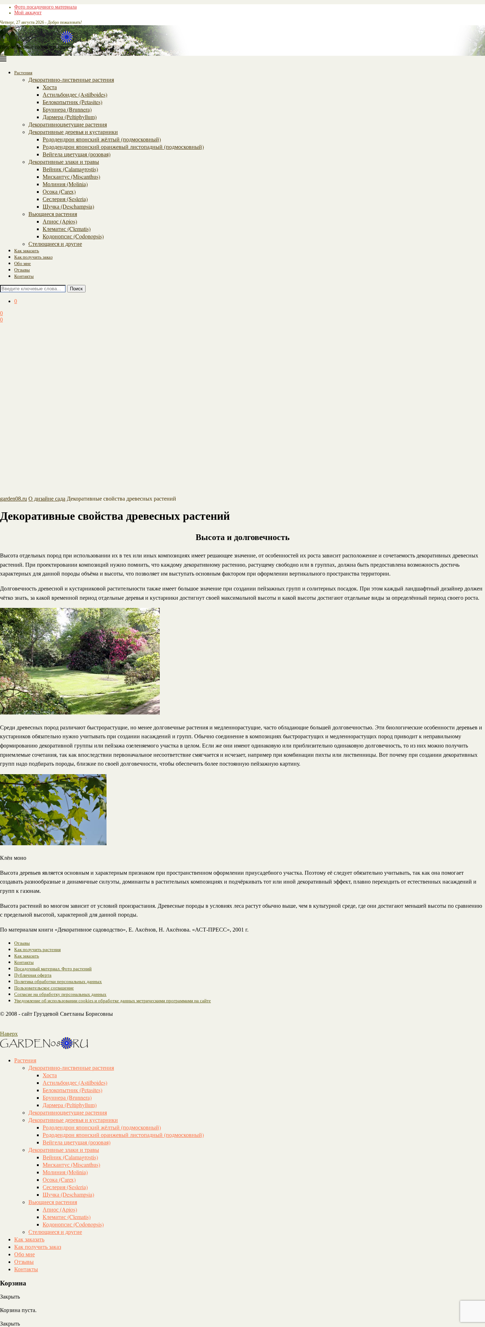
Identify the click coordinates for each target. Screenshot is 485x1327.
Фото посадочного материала (45, 7)
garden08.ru (13, 499)
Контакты (24, 276)
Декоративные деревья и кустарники (73, 131)
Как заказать (26, 250)
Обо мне (22, 263)
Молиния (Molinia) (65, 184)
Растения (23, 72)
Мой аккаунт (28, 12)
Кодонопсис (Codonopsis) (73, 236)
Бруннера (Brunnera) (67, 109)
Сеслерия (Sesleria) (65, 199)
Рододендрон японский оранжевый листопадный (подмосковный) (123, 146)
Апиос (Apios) (60, 221)
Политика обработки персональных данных (58, 981)
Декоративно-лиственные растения (71, 79)
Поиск (76, 288)
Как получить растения (37, 949)
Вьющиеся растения (52, 213)
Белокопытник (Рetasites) (72, 102)
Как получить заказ (33, 257)
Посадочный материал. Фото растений (53, 968)
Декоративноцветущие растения (67, 124)
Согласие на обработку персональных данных (60, 994)
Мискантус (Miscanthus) (71, 176)
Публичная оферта (32, 975)
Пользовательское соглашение (44, 988)
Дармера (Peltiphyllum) (70, 116)
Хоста (50, 87)
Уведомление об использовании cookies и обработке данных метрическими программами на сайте (112, 1000)
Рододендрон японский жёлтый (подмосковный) (102, 139)
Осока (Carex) (59, 191)
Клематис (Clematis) (67, 228)
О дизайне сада (46, 499)
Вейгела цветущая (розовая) (76, 154)
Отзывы (22, 269)
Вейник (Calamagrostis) (70, 169)
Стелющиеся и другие (55, 243)
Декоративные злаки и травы (63, 161)
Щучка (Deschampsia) (68, 206)
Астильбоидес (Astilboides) (75, 94)
